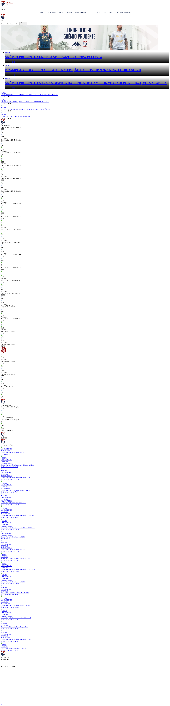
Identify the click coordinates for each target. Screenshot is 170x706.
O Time (40, 12)
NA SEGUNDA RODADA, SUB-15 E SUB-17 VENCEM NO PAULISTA (25, 102)
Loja (61, 12)
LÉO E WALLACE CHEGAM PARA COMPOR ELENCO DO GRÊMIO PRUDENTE (29, 95)
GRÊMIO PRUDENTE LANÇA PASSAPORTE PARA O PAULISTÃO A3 (25, 109)
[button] (21, 23)
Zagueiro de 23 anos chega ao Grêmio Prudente (15, 116)
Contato (96, 12)
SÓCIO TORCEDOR (124, 12)
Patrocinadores (82, 12)
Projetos (108, 12)
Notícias (52, 12)
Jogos (69, 12)
